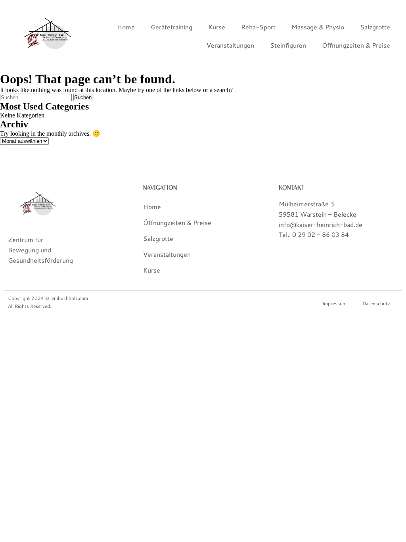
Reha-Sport (258, 26)
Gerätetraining (171, 26)
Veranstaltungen (230, 45)
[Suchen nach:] (36, 97)
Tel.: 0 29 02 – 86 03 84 (314, 234)
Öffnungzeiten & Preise (356, 45)
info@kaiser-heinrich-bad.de (320, 224)
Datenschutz (376, 303)
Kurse (216, 26)
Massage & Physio (317, 26)
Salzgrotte (375, 26)
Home (126, 26)
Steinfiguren (288, 45)
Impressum (334, 303)
